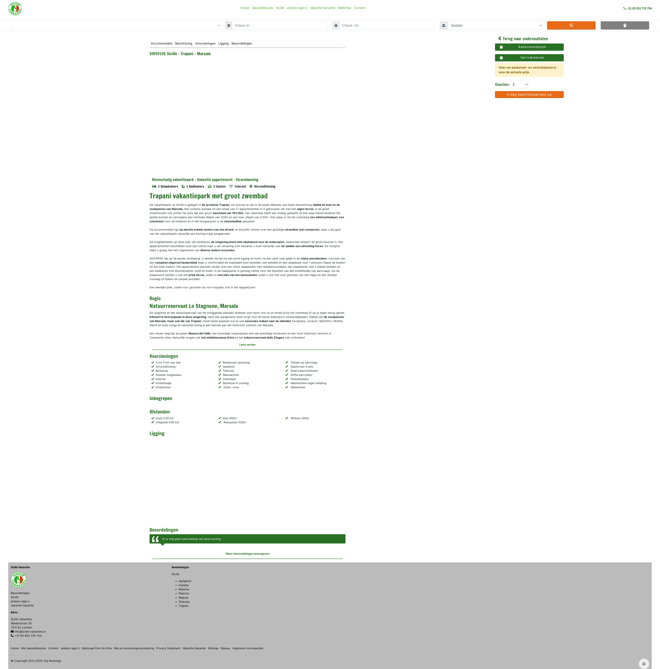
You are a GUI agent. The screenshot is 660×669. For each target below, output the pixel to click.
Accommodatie (161, 43)
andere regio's (297, 8)
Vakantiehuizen (262, 8)
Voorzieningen (205, 43)
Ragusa (183, 597)
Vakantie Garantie (322, 8)
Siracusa (184, 601)
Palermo (184, 593)
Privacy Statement (168, 648)
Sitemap (213, 648)
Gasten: (503, 84)
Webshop (344, 8)
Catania (184, 585)
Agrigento (185, 581)
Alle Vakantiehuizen (33, 648)
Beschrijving (183, 43)
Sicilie (175, 574)
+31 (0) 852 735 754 (639, 8)
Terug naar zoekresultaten (525, 39)
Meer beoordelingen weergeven (248, 553)
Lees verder (247, 344)
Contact (359, 8)
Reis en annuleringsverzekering (134, 648)
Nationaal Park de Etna (97, 648)
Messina (184, 589)
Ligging (223, 43)
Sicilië (280, 8)
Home (245, 8)
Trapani (183, 605)
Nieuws (225, 648)
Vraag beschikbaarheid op (529, 94)
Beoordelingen (242, 43)
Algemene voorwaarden (247, 648)
